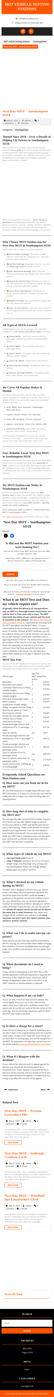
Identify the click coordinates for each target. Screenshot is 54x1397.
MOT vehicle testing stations (17, 41)
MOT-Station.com (14, 517)
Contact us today (24, 594)
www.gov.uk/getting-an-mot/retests (35, 1044)
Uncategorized (39, 41)
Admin (28, 120)
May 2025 (27, 1348)
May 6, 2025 (12, 120)
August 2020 (27, 1352)
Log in (27, 1369)
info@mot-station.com (29, 18)
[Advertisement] (27, 81)
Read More (15, 1143)
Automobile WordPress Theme (18, 1393)
